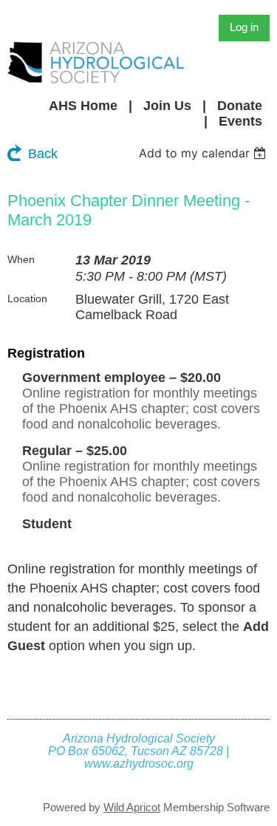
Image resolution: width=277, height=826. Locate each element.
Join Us (167, 105)
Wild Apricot (131, 807)
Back (43, 153)
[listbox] (204, 153)
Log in (244, 27)
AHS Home (83, 105)
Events (240, 121)
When (21, 259)
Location (27, 298)
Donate (239, 105)
